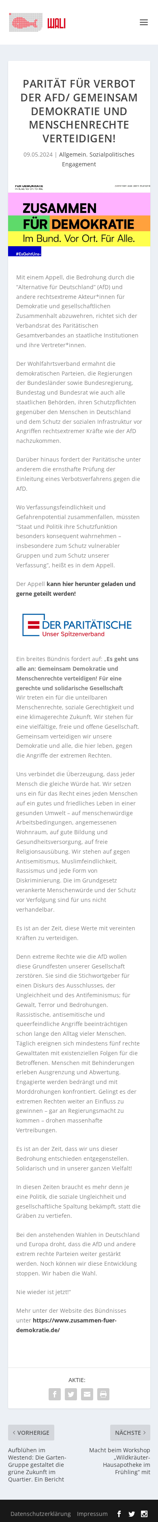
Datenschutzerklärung (41, 1514)
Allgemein (72, 154)
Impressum (92, 1514)
